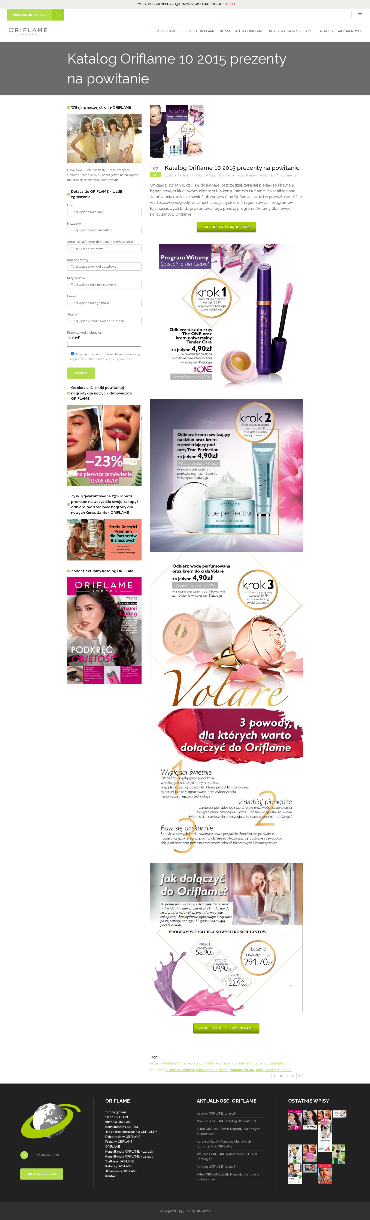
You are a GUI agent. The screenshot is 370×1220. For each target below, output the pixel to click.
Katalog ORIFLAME (118, 1166)
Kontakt (111, 1176)
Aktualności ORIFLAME (121, 1171)
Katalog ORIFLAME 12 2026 (216, 1113)
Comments (288, 175)
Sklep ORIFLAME (117, 1117)
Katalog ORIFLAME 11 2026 (216, 1166)
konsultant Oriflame (247, 1063)
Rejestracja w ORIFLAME (122, 1136)
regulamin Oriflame (83, 359)
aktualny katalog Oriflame (170, 1063)
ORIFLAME (112, 1146)
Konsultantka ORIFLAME (122, 1127)
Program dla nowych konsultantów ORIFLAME (239, 175)
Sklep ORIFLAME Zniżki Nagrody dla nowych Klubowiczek (228, 1131)
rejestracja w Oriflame (274, 1070)
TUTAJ (230, 4)
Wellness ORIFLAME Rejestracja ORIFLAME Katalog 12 (227, 1156)
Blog (201, 175)
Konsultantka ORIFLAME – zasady (129, 1156)
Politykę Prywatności (118, 359)
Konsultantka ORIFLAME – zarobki (129, 1151)
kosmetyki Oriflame (180, 1070)
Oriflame (179, 175)
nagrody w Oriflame (212, 1070)
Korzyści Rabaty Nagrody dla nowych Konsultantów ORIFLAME (224, 1144)
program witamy (242, 1070)
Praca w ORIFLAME (118, 1141)
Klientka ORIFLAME (118, 1122)
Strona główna (116, 1112)
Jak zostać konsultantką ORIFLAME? (131, 1132)
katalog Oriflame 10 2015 (211, 1063)
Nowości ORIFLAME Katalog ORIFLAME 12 (226, 1121)
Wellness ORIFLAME (119, 1161)
